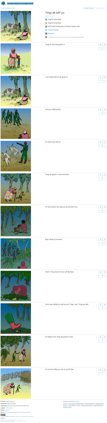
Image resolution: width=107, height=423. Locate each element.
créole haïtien (53, 30)
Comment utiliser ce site (21, 3)
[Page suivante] (46, 16)
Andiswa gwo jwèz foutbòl (98, 405)
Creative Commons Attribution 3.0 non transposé (24, 416)
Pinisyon (78, 405)
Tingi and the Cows (10, 412)
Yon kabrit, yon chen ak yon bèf (86, 405)
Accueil (9, 3)
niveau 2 (77, 401)
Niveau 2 (51, 33)
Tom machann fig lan (72, 405)
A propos (13, 3)
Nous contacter (30, 3)
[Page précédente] (101, 44)
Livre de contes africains (23, 412)
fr (52, 16)
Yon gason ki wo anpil (67, 407)
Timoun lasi (65, 403)
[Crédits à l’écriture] (104, 369)
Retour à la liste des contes (7, 8)
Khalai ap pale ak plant (100, 403)
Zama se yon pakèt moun (89, 403)
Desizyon (65, 405)
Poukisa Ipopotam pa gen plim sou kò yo (76, 403)
